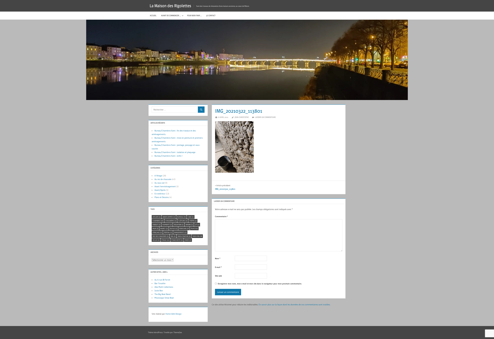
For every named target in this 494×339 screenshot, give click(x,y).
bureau (181, 217)
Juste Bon (159, 290)
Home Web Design (173, 314)
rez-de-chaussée (161, 236)
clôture (182, 221)
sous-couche (184, 236)
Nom (217, 258)
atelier (157, 217)
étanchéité (177, 240)
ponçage (157, 232)
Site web (218, 276)
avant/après (169, 217)
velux (156, 240)
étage (165, 240)
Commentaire (221, 216)
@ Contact (210, 15)
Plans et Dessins (162, 197)
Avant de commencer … (171, 15)
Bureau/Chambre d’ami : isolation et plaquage (175, 152)
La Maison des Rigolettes (170, 5)
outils (173, 228)
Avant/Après (160, 190)
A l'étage (158, 175)
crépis (193, 221)
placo (194, 228)
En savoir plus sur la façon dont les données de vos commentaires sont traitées (294, 304)
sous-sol (197, 236)
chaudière (170, 221)
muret (164, 228)
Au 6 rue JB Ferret (162, 279)
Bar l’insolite (160, 283)
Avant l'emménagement (165, 186)
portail (168, 232)
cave (191, 217)
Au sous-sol (159, 183)
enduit (156, 225)
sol (173, 236)
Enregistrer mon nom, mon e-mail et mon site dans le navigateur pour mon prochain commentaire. (260, 283)
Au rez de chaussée (163, 179)
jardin (189, 225)
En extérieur (160, 193)
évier (188, 240)
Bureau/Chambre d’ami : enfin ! (168, 156)
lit (197, 225)
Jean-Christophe (242, 117)
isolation (179, 225)
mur (155, 228)
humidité (167, 225)
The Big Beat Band (163, 294)
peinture (184, 228)
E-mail (218, 267)
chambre (158, 221)
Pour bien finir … (194, 15)
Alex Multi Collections (164, 287)
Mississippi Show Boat (164, 297)
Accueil (153, 15)
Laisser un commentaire (265, 117)
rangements (180, 232)
